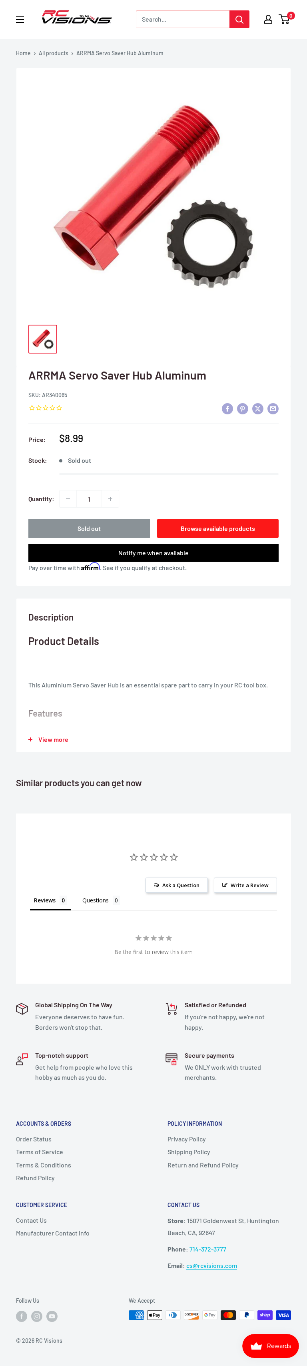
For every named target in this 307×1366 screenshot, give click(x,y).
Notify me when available (153, 552)
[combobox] (182, 19)
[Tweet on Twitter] (257, 408)
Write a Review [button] (250, 885)
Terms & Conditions (43, 1165)
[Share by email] (273, 408)
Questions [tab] (95, 900)
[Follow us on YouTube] (52, 1316)
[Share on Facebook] (227, 408)
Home (23, 53)
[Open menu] (20, 19)
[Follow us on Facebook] (21, 1316)
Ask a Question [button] (180, 885)
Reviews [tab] (45, 900)
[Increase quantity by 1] (110, 498)
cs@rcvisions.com (211, 1265)
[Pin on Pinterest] (242, 408)
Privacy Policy (186, 1139)
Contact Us (31, 1220)
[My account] (268, 19)
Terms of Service (39, 1151)
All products (53, 53)
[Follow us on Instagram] (36, 1316)
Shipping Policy (188, 1151)
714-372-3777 (207, 1249)
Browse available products (218, 528)
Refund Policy (35, 1177)
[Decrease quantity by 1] (68, 498)
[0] (284, 19)
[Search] (239, 19)
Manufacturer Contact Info (53, 1233)
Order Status (34, 1139)
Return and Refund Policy (203, 1165)
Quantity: (41, 498)
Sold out (89, 528)
